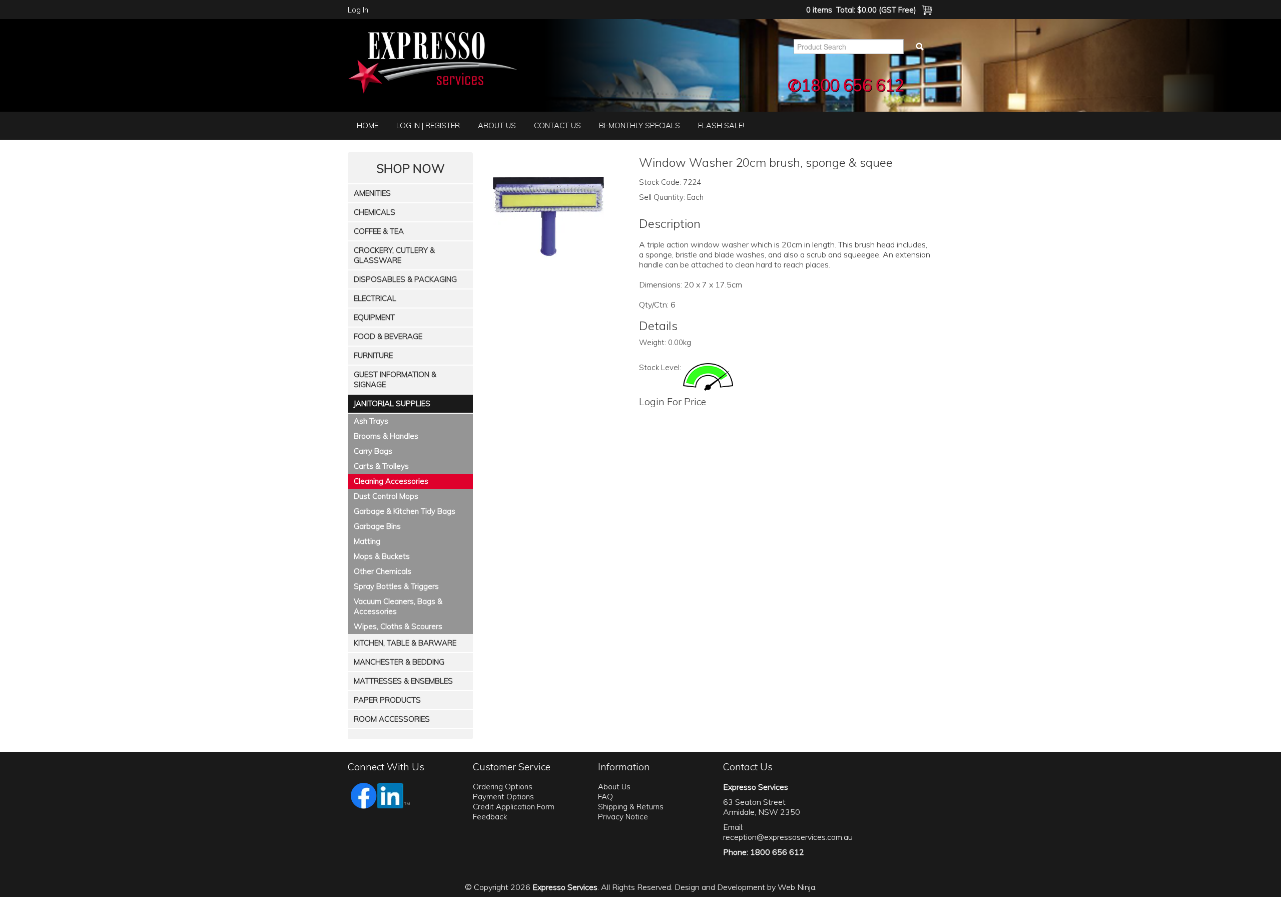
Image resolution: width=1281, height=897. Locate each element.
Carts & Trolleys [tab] (381, 466)
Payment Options (503, 796)
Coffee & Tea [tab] (379, 231)
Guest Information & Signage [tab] (395, 379)
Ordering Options (502, 786)
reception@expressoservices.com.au (788, 837)
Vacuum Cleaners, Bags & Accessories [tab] (398, 606)
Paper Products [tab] (387, 700)
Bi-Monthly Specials (639, 125)
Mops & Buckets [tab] (382, 556)
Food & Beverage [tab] (388, 336)
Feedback (490, 816)
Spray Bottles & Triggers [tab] (396, 586)
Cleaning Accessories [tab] (391, 481)
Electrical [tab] (375, 298)
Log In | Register (428, 125)
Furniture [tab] (373, 355)
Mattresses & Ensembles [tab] (403, 681)
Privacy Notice (623, 816)
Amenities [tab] (372, 193)
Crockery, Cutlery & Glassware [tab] (394, 255)
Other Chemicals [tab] (382, 571)
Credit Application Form (513, 806)
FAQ (605, 796)
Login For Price (672, 401)
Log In (358, 10)
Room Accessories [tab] (392, 719)
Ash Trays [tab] (371, 421)
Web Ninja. (797, 887)
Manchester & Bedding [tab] (399, 662)
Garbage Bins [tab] (377, 526)
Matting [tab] (367, 541)
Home (367, 125)
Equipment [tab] (374, 317)
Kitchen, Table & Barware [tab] (405, 643)
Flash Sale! (721, 125)
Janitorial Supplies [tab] (392, 403)
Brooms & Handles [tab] (386, 436)
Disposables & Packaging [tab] (405, 279)
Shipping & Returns (631, 806)
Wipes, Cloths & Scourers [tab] (398, 626)
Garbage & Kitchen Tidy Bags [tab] (404, 511)
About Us (497, 125)
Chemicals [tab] (374, 212)
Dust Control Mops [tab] (386, 496)
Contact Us (557, 125)
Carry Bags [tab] (373, 451)
